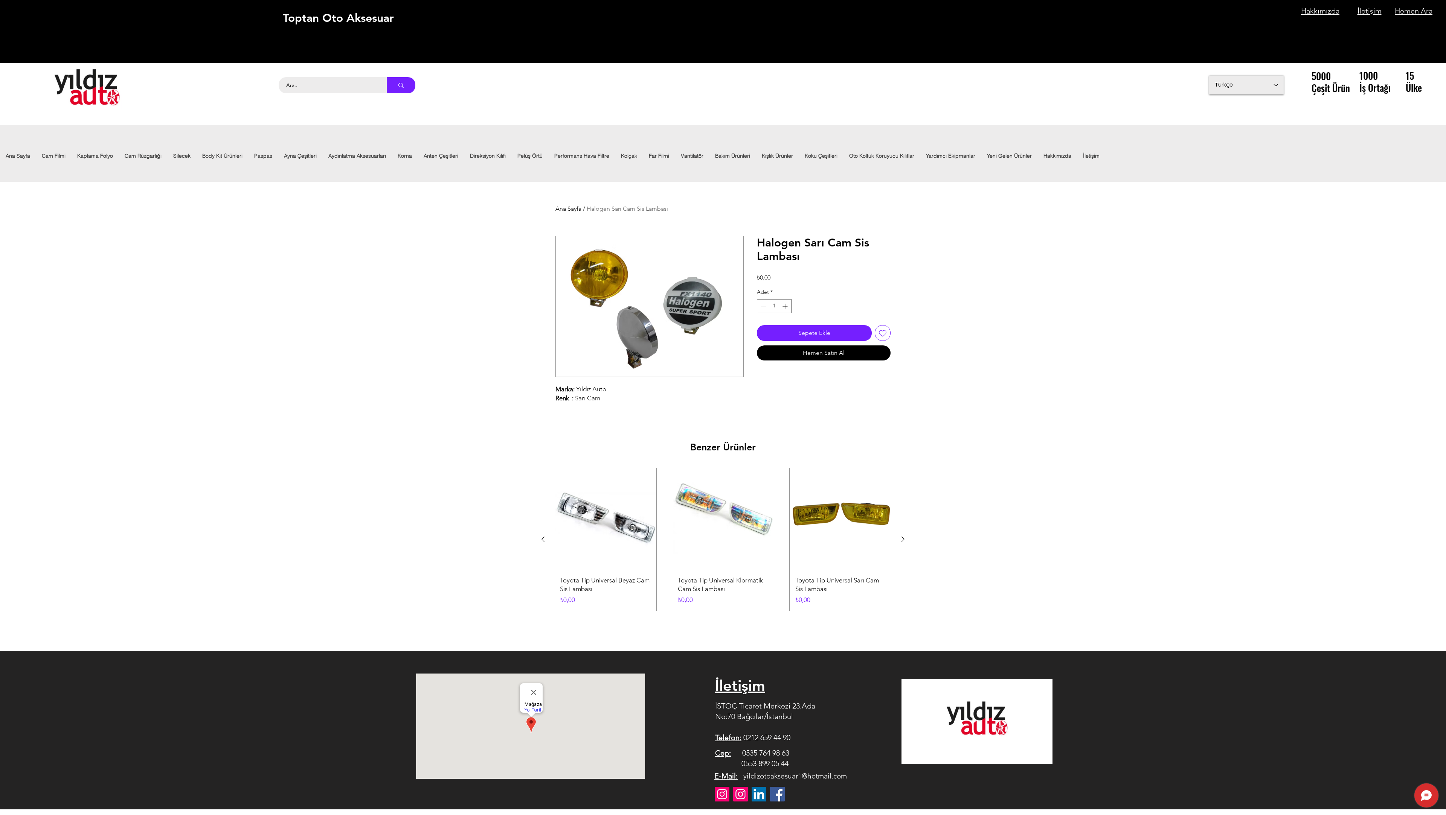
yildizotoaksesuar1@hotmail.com (795, 776)
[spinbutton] (774, 306)
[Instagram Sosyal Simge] (740, 794)
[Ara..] (401, 85)
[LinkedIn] (759, 794)
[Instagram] (722, 794)
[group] (723, 539)
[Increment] (785, 306)
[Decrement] (762, 306)
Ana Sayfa (568, 208)
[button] (357, 155)
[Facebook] (777, 794)
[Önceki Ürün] (543, 539)
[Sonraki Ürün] (903, 539)
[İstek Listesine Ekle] (883, 333)
